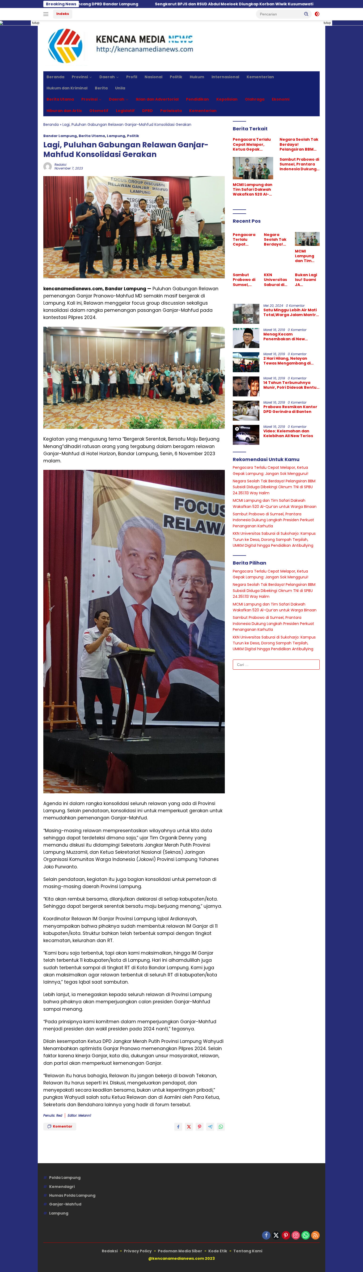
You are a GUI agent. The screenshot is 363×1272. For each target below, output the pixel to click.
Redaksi (60, 164)
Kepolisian (227, 99)
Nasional (153, 77)
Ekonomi (280, 99)
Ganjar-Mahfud (65, 1204)
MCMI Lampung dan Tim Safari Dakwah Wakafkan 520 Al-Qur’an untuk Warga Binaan (252, 189)
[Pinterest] (286, 1235)
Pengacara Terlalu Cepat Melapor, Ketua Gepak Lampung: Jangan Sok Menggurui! (252, 144)
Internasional (225, 77)
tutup (35, 23)
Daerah (107, 77)
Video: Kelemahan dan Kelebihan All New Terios (288, 433)
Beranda (55, 77)
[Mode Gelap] (317, 14)
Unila (120, 88)
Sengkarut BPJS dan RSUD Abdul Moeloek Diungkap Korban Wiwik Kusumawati (164, 4)
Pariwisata (171, 110)
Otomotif (98, 110)
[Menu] (46, 14)
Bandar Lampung (60, 135)
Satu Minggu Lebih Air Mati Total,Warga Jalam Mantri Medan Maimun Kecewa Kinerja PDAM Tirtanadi (290, 312)
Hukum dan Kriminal (67, 88)
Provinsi (80, 77)
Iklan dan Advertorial (157, 99)
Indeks (62, 13)
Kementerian (260, 77)
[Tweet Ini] (189, 1127)
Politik (176, 77)
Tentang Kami (247, 1251)
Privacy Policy (138, 1251)
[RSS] (315, 1235)
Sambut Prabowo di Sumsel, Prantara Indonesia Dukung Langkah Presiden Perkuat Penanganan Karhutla (299, 164)
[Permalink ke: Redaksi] (47, 166)
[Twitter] (276, 1235)
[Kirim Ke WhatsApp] (221, 1127)
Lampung (116, 135)
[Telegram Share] (210, 1127)
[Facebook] (266, 1235)
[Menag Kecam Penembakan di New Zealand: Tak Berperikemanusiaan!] (246, 338)
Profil (131, 77)
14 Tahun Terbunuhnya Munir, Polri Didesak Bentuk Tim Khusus (291, 385)
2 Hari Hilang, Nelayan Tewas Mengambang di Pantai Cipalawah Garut (287, 361)
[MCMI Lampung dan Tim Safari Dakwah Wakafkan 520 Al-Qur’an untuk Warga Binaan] (253, 168)
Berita (101, 88)
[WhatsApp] (305, 1235)
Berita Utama (60, 99)
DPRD (147, 110)
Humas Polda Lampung (72, 1195)
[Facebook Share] (178, 1127)
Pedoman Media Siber (180, 1251)
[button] (306, 14)
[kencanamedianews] (121, 45)
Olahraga (254, 99)
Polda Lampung (65, 1177)
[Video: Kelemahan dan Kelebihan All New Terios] (246, 435)
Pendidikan (197, 99)
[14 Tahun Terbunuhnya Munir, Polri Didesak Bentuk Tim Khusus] (246, 386)
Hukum (197, 77)
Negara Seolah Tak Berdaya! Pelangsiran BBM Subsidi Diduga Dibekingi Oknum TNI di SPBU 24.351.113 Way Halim (299, 144)
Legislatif (125, 110)
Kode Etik (217, 1251)
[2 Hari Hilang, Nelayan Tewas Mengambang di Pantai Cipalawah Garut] (246, 362)
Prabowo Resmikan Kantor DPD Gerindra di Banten (290, 409)
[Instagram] (296, 1235)
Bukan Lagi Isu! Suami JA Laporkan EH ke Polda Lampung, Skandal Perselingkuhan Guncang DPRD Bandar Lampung (307, 279)
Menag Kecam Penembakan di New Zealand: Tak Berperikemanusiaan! (286, 336)
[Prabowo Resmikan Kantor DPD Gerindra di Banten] (246, 411)
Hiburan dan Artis (64, 110)
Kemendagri (62, 1186)
